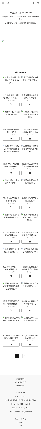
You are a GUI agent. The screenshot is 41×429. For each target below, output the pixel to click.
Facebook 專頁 (20, 419)
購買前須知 (20, 379)
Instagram (20, 422)
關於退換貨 (20, 385)
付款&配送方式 (20, 382)
